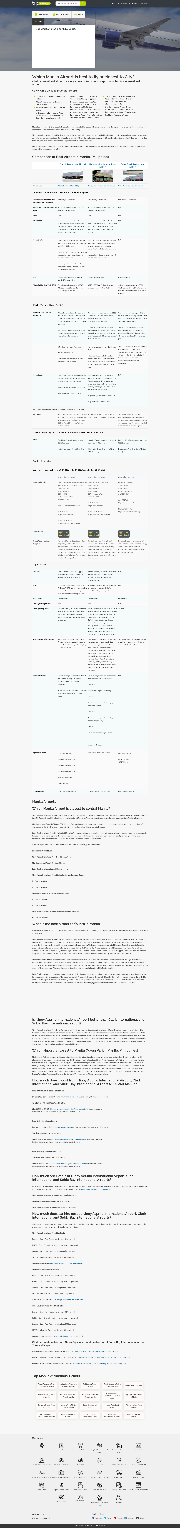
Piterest (119, 1518)
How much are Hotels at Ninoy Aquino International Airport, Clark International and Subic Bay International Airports (86, 115)
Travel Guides (42, 1490)
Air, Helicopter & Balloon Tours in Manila (46, 1416)
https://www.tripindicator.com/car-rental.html (65, 1263)
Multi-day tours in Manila (133, 1416)
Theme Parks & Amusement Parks (99, 1504)
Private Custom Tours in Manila (134, 1406)
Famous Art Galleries (80, 1490)
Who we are (36, 1518)
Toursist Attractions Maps (61, 1477)
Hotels (61, 1450)
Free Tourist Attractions (61, 1465)
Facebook (98, 1518)
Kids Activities (80, 1501)
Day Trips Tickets (138, 1450)
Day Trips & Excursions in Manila (133, 1396)
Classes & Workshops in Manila (68, 1416)
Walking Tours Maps (119, 1490)
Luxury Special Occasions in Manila (90, 1416)
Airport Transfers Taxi (118, 1465)
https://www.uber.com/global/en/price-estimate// (68, 1109)
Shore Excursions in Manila (90, 1406)
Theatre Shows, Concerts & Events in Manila (112, 1396)
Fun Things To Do (80, 1477)
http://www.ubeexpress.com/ (67, 1097)
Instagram (131, 1518)
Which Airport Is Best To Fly (41, 1477)
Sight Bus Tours (138, 1477)
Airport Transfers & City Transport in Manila (46, 1386)
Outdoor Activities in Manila (111, 1406)
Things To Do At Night (138, 1465)
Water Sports (61, 1501)
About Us (115, 3)
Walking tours (119, 1477)
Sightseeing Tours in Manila (90, 1386)
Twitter (109, 1518)
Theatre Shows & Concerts (138, 1490)
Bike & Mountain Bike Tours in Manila (68, 1396)
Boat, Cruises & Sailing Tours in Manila (112, 1386)
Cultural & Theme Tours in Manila (46, 1406)
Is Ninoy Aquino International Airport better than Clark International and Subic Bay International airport (50, 115)
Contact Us (126, 3)
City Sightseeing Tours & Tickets (99, 1451)
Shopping (119, 1502)
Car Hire (42, 1450)
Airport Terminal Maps (61, 1490)
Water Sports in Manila (133, 1385)
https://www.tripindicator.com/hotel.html (96, 1189)
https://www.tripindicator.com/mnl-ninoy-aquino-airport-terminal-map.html (102, 1357)
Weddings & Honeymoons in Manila (111, 1416)
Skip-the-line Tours (99, 1490)
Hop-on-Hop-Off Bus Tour (80, 1450)
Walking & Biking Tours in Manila (46, 1396)
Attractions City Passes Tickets (119, 1451)
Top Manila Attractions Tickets (117, 115)
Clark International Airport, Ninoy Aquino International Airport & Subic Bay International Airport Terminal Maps (120, 109)
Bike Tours (80, 1465)
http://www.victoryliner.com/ (64, 1127)
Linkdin (142, 1518)
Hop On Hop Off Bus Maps (99, 1477)
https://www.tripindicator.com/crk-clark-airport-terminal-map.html (93, 1351)
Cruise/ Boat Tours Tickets (41, 1465)
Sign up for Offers (140, 3)
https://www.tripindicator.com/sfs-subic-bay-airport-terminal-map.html (99, 1364)
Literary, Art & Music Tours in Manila (68, 1406)
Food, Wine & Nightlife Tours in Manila (90, 1396)
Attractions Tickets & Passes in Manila (69, 1386)
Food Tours (100, 1465)
